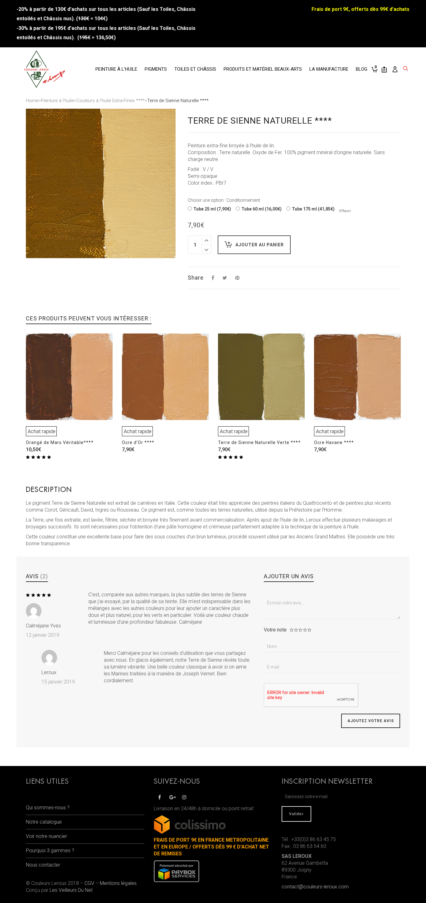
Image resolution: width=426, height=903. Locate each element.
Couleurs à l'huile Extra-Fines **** (110, 100)
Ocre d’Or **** (138, 442)
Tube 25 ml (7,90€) (212, 208)
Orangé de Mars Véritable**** (60, 442)
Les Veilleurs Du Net (71, 890)
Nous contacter (43, 865)
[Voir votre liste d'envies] (384, 69)
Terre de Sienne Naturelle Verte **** (259, 442)
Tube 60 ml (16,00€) (261, 208)
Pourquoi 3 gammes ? (50, 850)
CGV (89, 883)
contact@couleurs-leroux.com (315, 887)
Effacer (345, 211)
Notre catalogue (44, 822)
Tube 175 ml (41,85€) (313, 208)
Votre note (275, 630)
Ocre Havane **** (334, 442)
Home (32, 100)
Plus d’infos (40, 406)
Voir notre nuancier (46, 836)
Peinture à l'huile (57, 100)
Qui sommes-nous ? (48, 808)
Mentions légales (118, 883)
